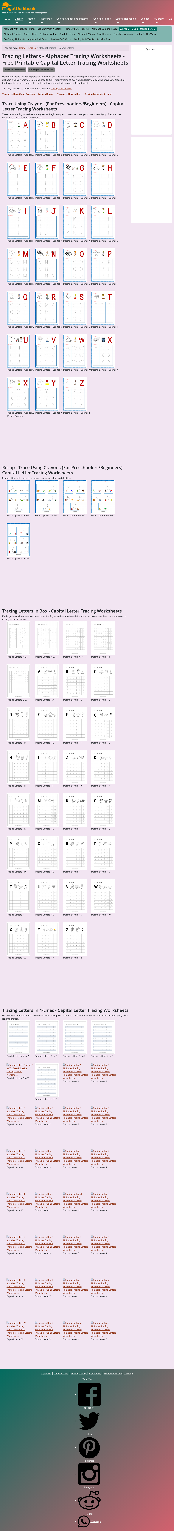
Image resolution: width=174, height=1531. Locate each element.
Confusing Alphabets (14, 39)
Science (145, 18)
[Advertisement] (65, 445)
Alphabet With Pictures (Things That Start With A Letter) (33, 28)
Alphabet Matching (123, 34)
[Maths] (29, 23)
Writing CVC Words (84, 39)
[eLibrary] (156, 23)
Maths (31, 18)
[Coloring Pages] (95, 23)
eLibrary (159, 18)
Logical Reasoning (125, 18)
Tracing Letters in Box (68, 94)
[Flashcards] (41, 23)
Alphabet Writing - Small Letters (94, 34)
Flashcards (45, 18)
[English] (16, 23)
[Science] (142, 23)
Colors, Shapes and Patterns (72, 18)
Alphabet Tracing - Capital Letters (137, 28)
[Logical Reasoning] (117, 23)
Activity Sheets (104, 39)
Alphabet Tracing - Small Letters (20, 34)
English (19, 18)
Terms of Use (61, 1373)
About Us (46, 1373)
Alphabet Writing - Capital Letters (57, 34)
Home (7, 19)
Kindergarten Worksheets (41, 69)
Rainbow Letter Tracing (77, 28)
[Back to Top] (169, 1526)
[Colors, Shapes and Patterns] (58, 23)
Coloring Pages (102, 18)
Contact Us (95, 1373)
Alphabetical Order (37, 39)
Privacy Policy (79, 1373)
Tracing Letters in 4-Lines (98, 94)
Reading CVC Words (60, 39)
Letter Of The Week (146, 34)
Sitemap (128, 1373)
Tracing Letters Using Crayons (18, 94)
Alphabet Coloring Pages (104, 28)
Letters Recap (45, 94)
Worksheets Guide (113, 1373)
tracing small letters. (61, 88)
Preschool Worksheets (14, 69)
